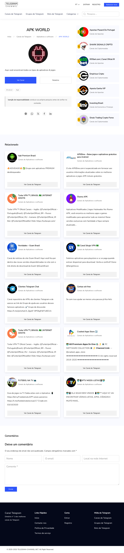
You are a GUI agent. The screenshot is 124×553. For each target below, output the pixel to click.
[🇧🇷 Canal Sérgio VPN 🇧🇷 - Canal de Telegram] (71, 247)
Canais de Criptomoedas (99, 48)
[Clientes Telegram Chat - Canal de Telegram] (12, 288)
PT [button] (76, 4)
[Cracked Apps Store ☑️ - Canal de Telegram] (71, 333)
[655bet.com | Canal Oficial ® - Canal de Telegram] (83, 61)
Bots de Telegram (55, 14)
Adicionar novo (111, 5)
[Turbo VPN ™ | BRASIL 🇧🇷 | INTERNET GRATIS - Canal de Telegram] (12, 198)
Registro (96, 4)
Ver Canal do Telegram (32, 184)
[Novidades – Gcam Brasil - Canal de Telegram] (12, 247)
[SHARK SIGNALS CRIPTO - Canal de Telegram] (83, 46)
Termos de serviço (43, 533)
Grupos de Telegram (35, 14)
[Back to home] (11, 4)
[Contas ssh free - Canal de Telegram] (71, 288)
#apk (17, 90)
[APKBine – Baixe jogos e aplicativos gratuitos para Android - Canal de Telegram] (71, 157)
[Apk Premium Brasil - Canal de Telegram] (12, 157)
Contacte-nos (40, 523)
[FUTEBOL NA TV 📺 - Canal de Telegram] (12, 382)
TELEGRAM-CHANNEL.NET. (28, 549)
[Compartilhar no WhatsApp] (32, 114)
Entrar (86, 4)
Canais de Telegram (13, 14)
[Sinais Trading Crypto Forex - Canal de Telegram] (83, 119)
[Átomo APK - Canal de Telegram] (71, 198)
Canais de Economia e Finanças (101, 107)
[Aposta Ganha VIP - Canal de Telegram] (83, 90)
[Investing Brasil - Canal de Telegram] (83, 105)
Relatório (55, 80)
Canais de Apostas (97, 34)
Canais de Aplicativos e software (30, 159)
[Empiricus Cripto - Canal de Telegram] (83, 75)
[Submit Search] (84, 14)
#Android (9, 90)
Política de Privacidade (44, 528)
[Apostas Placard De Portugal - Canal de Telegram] (83, 31)
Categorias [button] (71, 14)
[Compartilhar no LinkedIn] (50, 114)
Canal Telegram (13, 513)
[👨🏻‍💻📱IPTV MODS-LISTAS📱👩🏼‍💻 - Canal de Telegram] (71, 382)
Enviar (11, 489)
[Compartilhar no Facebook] (44, 114)
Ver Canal (20, 80)
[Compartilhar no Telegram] (26, 114)
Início (37, 518)
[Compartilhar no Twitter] (38, 114)
